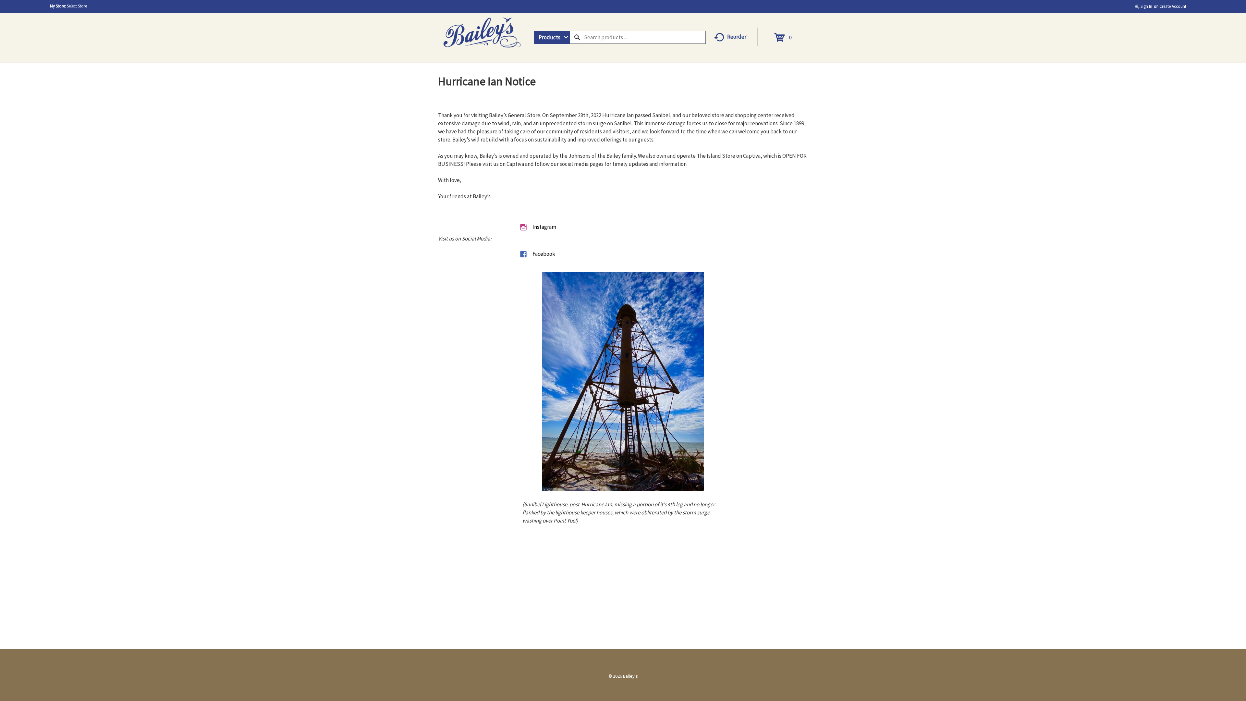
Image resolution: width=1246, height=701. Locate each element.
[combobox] (552, 37)
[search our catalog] (577, 37)
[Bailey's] (482, 30)
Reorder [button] (736, 36)
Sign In (1146, 6)
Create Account (1172, 6)
